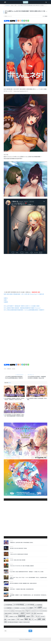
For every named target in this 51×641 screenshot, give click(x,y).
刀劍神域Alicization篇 (13, 616)
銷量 (5, 622)
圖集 (5, 619)
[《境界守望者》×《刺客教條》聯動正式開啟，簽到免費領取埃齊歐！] (6, 589)
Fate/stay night (18, 610)
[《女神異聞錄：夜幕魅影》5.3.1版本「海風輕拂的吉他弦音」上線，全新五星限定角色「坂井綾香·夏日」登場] (6, 595)
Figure (28, 611)
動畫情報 (21, 616)
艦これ (31, 619)
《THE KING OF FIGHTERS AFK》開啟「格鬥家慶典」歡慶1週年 (22, 565)
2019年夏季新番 (38, 604)
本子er (6, 16)
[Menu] (5, 2)
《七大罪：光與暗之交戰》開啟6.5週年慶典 (17, 560)
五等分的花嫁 (15, 613)
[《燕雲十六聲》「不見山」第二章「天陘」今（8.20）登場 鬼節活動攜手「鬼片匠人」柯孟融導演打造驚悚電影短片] (6, 577)
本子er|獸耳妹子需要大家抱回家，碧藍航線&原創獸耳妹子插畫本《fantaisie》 (22, 308)
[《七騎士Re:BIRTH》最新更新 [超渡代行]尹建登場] (6, 554)
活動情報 (21, 619)
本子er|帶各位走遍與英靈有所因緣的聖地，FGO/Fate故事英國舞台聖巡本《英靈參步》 (24, 310)
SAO (38, 610)
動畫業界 (28, 616)
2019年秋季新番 (16, 608)
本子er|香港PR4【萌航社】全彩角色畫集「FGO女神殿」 (37, 399)
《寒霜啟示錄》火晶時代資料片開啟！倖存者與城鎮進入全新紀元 (21, 542)
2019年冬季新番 (29, 605)
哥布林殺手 (43, 616)
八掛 (6, 616)
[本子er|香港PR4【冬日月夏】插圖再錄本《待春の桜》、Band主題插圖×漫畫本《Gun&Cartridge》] (14, 407)
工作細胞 (8, 619)
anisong (44, 608)
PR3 (5, 368)
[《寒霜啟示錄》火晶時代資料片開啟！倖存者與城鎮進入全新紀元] (6, 542)
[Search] (46, 2)
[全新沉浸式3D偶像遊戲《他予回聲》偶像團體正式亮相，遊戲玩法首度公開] (6, 583)
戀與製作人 (14, 619)
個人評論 (34, 613)
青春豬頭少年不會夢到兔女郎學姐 (24, 622)
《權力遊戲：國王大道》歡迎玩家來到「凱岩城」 (18, 548)
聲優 (26, 619)
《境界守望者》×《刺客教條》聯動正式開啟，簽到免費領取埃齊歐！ (22, 589)
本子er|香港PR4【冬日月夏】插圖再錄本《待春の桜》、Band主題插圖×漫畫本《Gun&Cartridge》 (14, 415)
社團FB (5, 300)
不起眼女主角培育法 (8, 613)
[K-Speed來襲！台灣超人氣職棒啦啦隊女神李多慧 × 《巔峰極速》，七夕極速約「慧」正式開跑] (6, 571)
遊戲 (43, 619)
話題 (39, 619)
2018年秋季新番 (18, 605)
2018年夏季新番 (8, 604)
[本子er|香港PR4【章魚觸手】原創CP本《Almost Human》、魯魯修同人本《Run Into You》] (14, 391)
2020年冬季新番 (22, 608)
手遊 (18, 619)
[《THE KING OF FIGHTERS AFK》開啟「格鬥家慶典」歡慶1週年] (6, 566)
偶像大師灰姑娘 (39, 613)
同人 (43, 16)
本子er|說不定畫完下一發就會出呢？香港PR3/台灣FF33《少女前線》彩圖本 (21, 306)
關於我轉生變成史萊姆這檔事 (13, 622)
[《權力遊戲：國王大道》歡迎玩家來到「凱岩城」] (6, 548)
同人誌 (13, 368)
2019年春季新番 (7, 608)
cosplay (12, 611)
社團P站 (6, 298)
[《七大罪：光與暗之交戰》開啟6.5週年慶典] (6, 560)
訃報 (35, 619)
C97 (8, 610)
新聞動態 (46, 16)
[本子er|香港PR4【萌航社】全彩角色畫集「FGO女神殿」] (36, 391)
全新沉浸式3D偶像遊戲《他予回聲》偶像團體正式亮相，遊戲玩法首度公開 (23, 583)
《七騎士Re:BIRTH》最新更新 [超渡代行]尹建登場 (19, 554)
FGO (23, 610)
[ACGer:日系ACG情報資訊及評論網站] (25, 2)
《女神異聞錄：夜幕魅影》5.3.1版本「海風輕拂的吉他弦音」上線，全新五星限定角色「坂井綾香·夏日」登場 (28, 595)
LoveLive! (33, 610)
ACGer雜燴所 (29, 608)
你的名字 (28, 613)
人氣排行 (22, 613)
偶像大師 (9, 368)
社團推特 (6, 302)
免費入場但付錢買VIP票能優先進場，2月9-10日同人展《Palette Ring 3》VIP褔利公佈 (24, 294)
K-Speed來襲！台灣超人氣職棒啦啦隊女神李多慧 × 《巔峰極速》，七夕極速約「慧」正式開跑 (26, 571)
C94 (5, 610)
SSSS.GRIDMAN (43, 610)
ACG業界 (38, 607)
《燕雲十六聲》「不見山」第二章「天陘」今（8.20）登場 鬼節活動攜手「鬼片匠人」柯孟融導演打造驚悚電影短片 (28, 578)
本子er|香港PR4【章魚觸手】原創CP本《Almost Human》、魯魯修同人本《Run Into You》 (14, 399)
